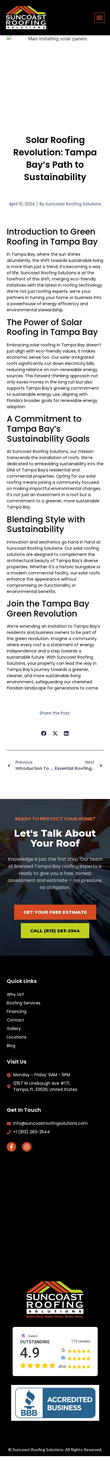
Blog (11, 1046)
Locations (16, 1037)
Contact (15, 1020)
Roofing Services (23, 1003)
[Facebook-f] (11, 1147)
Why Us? (15, 994)
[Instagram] (26, 1147)
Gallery (14, 1028)
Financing (16, 1011)
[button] (99, 18)
